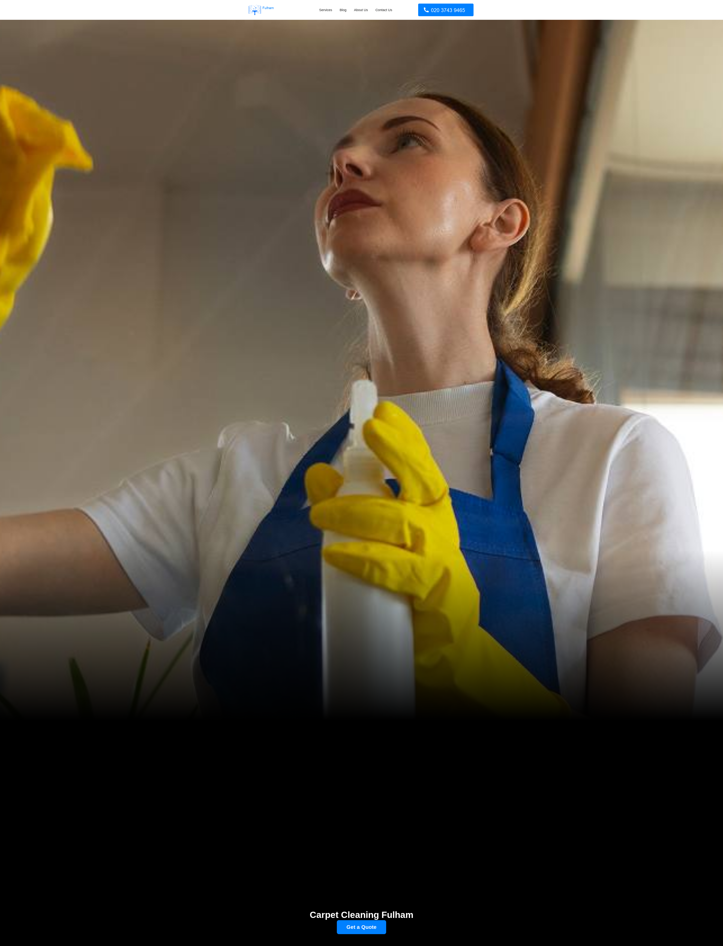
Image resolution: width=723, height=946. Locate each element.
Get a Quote (361, 927)
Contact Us (383, 10)
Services (325, 10)
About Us (361, 10)
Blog (343, 10)
